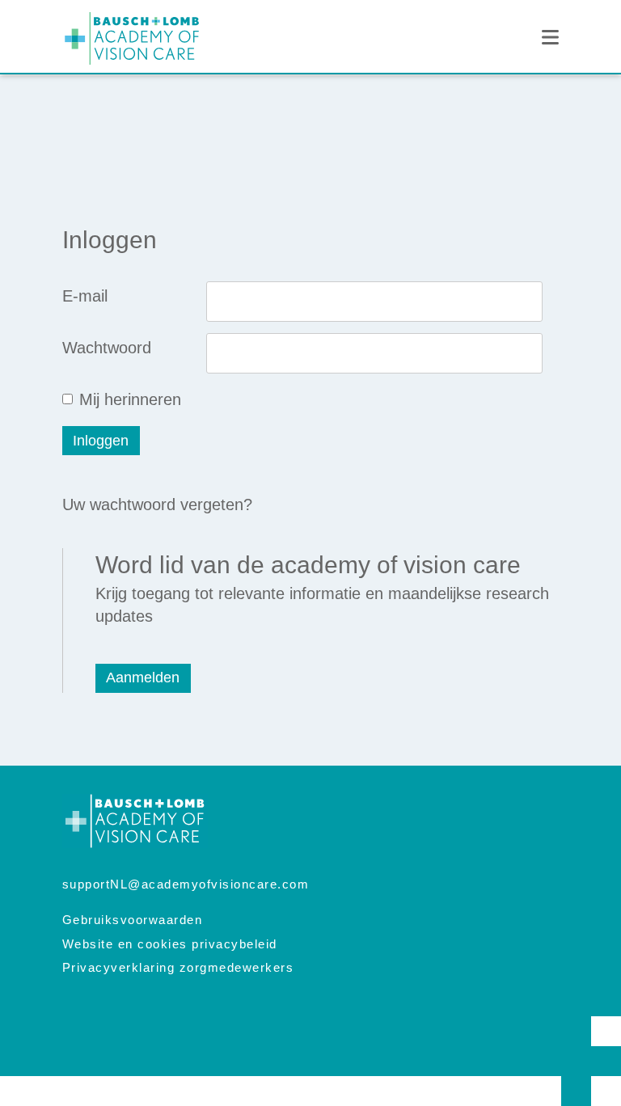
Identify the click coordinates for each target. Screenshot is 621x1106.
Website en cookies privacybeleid (169, 944)
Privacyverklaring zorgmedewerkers (178, 967)
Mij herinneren (130, 399)
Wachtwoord (106, 348)
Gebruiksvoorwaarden (132, 920)
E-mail (85, 296)
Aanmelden (143, 677)
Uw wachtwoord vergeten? (157, 504)
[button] (550, 37)
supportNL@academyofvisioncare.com (186, 884)
